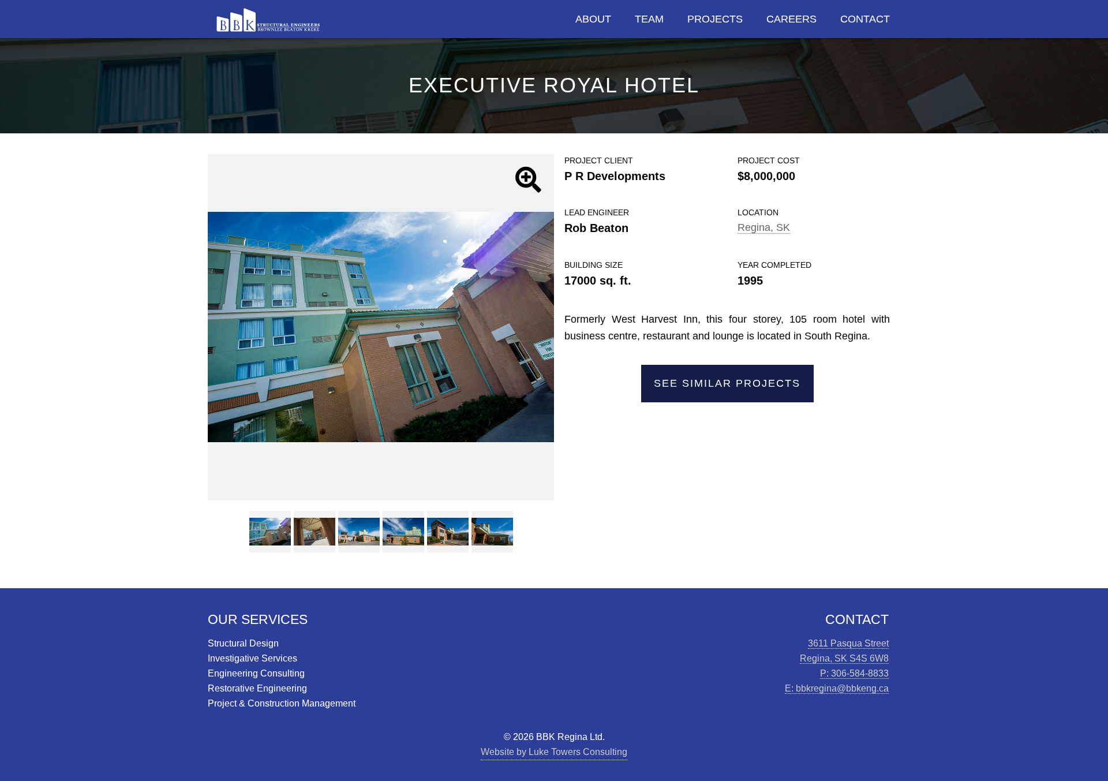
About (593, 19)
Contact (865, 19)
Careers (791, 19)
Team (649, 19)
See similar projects (727, 383)
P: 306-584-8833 (854, 673)
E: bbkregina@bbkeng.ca (837, 688)
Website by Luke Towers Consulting (554, 751)
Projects (715, 19)
